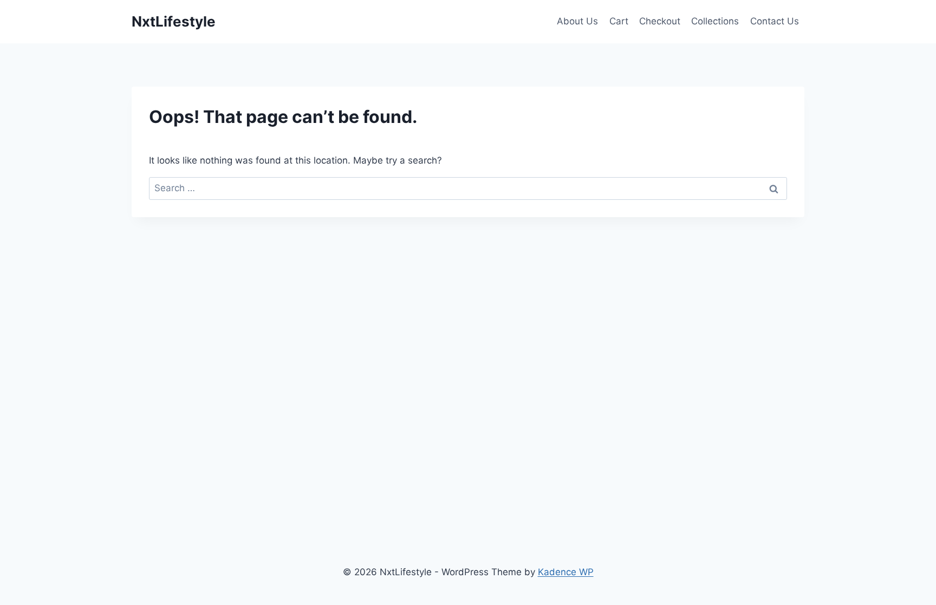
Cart (618, 21)
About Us (577, 21)
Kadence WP (566, 572)
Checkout (659, 21)
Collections (715, 21)
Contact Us (774, 21)
